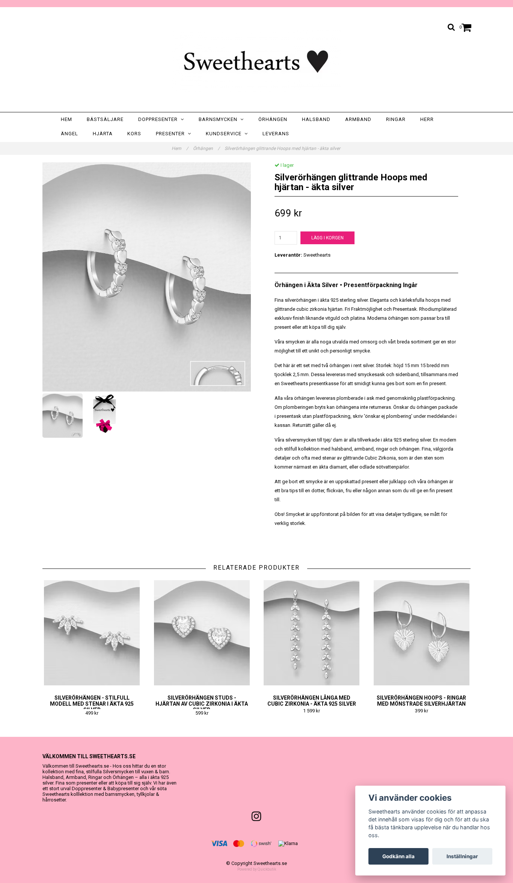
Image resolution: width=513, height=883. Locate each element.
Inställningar (462, 856)
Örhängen (272, 119)
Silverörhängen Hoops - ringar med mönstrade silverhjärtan (421, 701)
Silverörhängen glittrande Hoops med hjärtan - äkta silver (283, 148)
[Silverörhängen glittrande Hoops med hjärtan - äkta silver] (146, 277)
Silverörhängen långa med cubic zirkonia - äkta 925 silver (311, 701)
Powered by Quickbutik (256, 869)
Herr (427, 119)
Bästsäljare (105, 119)
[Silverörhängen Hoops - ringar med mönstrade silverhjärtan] (421, 632)
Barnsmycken (219, 119)
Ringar (396, 119)
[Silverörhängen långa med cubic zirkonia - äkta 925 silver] (311, 632)
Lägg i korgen (327, 237)
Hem (66, 119)
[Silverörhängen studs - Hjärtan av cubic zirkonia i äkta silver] (202, 632)
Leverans (276, 133)
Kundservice (225, 133)
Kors (134, 133)
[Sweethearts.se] (256, 61)
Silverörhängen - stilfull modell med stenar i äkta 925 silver (92, 704)
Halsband (316, 119)
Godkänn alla (398, 856)
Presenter (172, 133)
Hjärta (103, 133)
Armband (358, 119)
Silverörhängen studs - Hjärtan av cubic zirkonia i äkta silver (201, 704)
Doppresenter (159, 119)
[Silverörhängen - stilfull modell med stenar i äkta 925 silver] (92, 632)
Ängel (69, 133)
